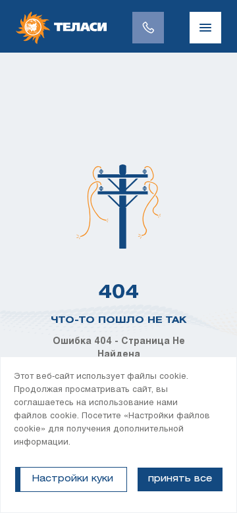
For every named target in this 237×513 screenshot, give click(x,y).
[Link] (148, 27)
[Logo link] (61, 28)
